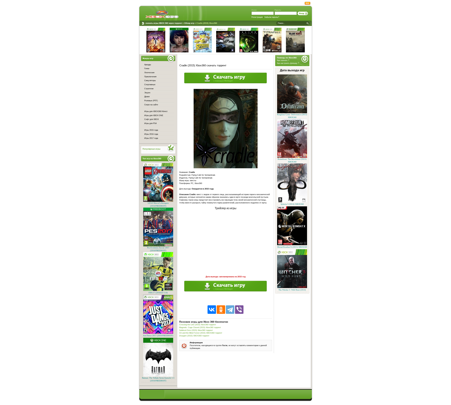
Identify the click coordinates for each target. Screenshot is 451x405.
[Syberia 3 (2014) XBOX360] (292, 202)
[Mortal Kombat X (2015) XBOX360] (292, 245)
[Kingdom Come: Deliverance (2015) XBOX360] (292, 113)
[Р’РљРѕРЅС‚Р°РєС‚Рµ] (212, 309)
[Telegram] (230, 309)
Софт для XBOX (151, 119)
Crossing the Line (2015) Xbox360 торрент (197, 325)
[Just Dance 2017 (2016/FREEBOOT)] (158, 333)
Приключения (150, 76)
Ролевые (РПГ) (151, 100)
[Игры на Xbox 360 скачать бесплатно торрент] (162, 14)
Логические (149, 72)
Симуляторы (150, 80)
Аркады (147, 65)
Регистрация (257, 17)
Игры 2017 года (151, 138)
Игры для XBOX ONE (153, 115)
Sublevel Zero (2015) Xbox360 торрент (196, 330)
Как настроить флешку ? (288, 63)
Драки (147, 96)
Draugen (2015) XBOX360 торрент (194, 336)
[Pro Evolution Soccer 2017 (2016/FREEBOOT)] (158, 246)
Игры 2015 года (151, 130)
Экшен (147, 93)
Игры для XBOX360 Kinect (155, 111)
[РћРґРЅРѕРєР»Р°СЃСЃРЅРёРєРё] (221, 309)
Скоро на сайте (151, 105)
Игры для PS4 (150, 123)
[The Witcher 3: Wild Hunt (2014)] (292, 287)
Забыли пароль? (271, 17)
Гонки (146, 68)
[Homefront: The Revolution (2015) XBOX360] (292, 157)
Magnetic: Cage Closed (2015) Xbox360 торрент (200, 327)
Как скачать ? (283, 60)
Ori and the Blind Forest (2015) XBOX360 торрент (200, 333)
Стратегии (148, 88)
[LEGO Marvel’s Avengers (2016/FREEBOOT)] (158, 201)
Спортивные (149, 84)
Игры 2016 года (151, 134)
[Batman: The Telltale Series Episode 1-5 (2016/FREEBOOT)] (158, 376)
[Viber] (239, 309)
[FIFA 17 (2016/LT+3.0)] (158, 290)
